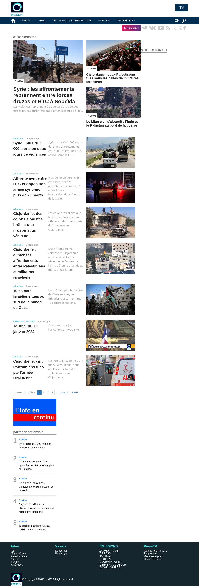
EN (177, 20)
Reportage (61, 553)
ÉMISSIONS (125, 20)
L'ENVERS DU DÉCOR (113, 564)
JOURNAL (105, 556)
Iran (13, 550)
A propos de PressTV (155, 550)
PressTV (150, 546)
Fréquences (150, 553)
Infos (15, 546)
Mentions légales (153, 556)
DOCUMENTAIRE (110, 562)
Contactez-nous (152, 559)
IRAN (42, 20)
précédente (30, 392)
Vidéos (60, 546)
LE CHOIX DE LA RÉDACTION (72, 20)
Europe (15, 562)
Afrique (15, 559)
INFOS (26, 20)
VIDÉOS (103, 20)
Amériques (17, 564)
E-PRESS (105, 553)
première (19, 392)
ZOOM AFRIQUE (109, 550)
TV (181, 8)
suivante (64, 392)
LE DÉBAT (106, 559)
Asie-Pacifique (19, 556)
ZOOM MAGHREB (110, 567)
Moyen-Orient (18, 553)
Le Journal (61, 550)
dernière (74, 392)
